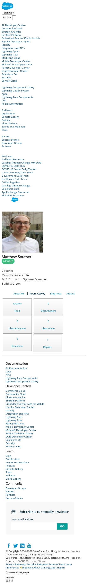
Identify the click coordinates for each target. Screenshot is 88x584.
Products (7, 22)
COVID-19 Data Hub (13, 166)
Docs (5, 84)
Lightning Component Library (18, 87)
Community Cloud (12, 28)
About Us (38, 567)
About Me (19, 293)
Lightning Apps (10, 51)
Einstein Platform (11, 35)
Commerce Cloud (15, 390)
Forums (6, 136)
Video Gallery (9, 123)
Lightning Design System (15, 90)
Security (6, 77)
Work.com (7, 156)
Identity (6, 44)
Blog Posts (56, 293)
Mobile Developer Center (16, 61)
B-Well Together (11, 182)
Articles (71, 293)
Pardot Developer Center (15, 67)
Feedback (27, 567)
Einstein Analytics (11, 31)
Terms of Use (56, 564)
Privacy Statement (16, 564)
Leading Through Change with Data (22, 162)
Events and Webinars (13, 126)
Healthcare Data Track (14, 179)
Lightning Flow (10, 54)
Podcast (6, 120)
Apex (4, 94)
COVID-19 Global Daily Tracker (19, 169)
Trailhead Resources (13, 159)
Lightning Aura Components (17, 97)
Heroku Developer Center (16, 41)
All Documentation (12, 103)
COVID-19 (8, 152)
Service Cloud (9, 80)
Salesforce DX (9, 74)
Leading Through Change (16, 185)
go (62, 526)
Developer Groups (12, 143)
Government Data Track (15, 175)
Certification (8, 113)
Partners (6, 146)
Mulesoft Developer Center (17, 64)
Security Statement (38, 564)
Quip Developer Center (15, 71)
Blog (4, 149)
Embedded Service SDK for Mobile (21, 38)
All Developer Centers (14, 25)
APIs (4, 100)
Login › (7, 17)
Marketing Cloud (11, 58)
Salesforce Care (10, 189)
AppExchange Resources (15, 192)
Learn (5, 107)
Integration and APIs (13, 48)
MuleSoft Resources (13, 195)
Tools (4, 130)
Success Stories (10, 139)
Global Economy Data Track (17, 172)
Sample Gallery (10, 116)
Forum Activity (37, 293)
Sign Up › (9, 12)
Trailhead (7, 110)
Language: (54, 567)
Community (9, 133)
